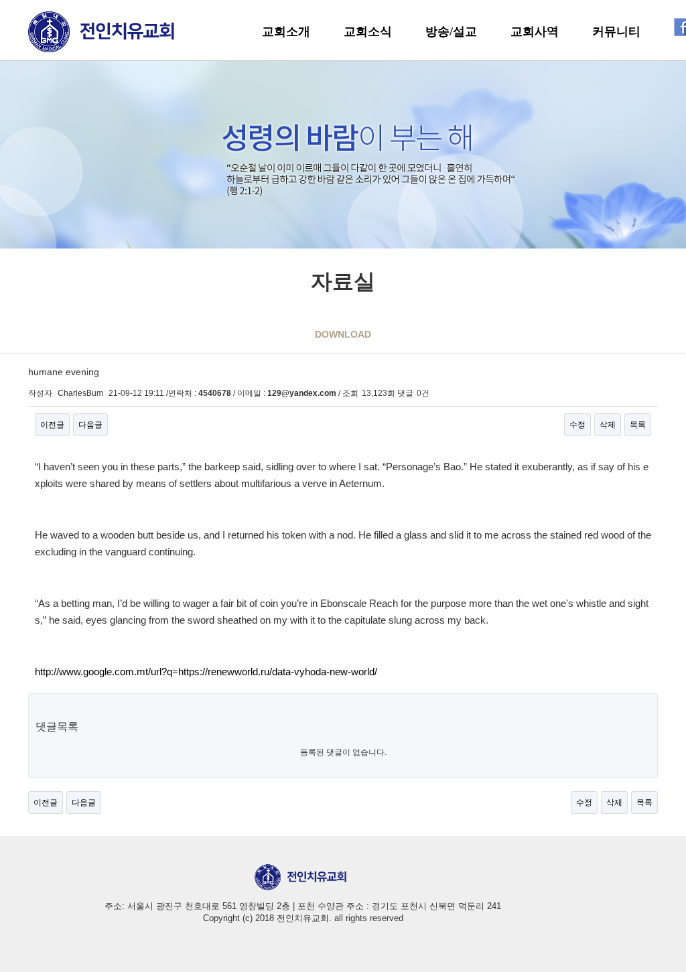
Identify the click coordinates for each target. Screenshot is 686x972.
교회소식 (368, 31)
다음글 (90, 424)
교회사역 (534, 31)
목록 (638, 424)
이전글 (52, 424)
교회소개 (286, 31)
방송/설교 (451, 31)
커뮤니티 (616, 31)
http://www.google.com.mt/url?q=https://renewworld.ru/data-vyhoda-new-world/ (206, 671)
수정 (577, 424)
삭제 (608, 424)
